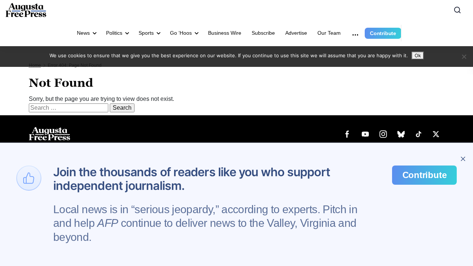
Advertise (296, 33)
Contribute (383, 33)
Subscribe (263, 33)
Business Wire (224, 33)
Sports (146, 33)
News (83, 33)
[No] (463, 56)
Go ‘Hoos (181, 33)
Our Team (329, 33)
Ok (418, 55)
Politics (114, 33)
